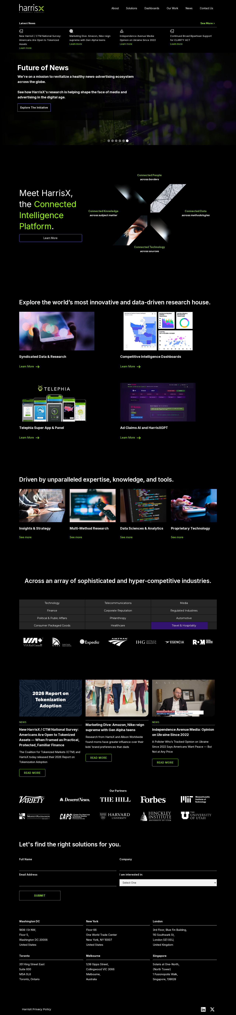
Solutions (131, 8)
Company (125, 859)
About (115, 8)
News (189, 8)
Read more (32, 772)
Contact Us (206, 8)
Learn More (51, 238)
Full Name (25, 859)
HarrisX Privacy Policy (36, 1009)
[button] (108, 140)
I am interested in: (131, 874)
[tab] (74, 603)
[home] (31, 8)
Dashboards (152, 8)
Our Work (172, 8)
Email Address (28, 874)
